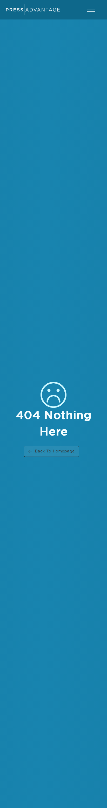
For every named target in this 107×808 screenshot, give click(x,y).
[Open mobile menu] (91, 10)
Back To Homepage (55, 451)
